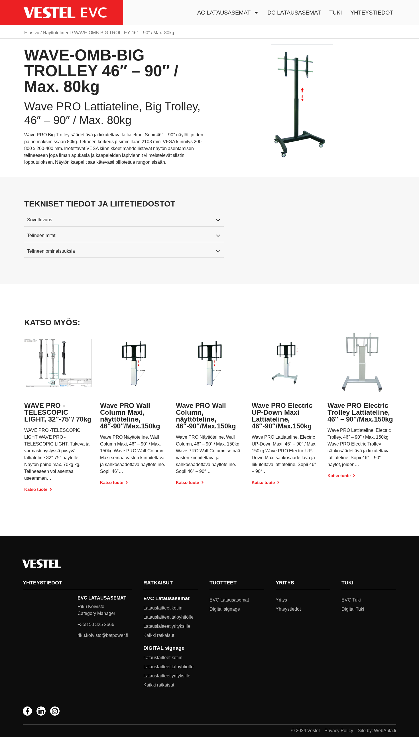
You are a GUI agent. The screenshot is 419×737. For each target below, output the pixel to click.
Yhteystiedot (371, 12)
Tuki (335, 12)
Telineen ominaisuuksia (51, 251)
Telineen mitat (41, 235)
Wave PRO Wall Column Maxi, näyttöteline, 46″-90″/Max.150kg (130, 416)
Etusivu (31, 32)
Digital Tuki (352, 609)
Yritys (281, 600)
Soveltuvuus (39, 219)
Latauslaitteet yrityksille (166, 626)
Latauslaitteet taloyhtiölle (168, 617)
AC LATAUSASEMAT (224, 12)
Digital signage (225, 609)
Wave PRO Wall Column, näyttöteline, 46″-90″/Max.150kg (206, 416)
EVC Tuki (351, 600)
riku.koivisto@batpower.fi (103, 635)
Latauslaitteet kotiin (162, 608)
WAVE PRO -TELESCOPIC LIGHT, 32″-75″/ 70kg (57, 412)
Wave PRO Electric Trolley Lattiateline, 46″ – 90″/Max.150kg (360, 412)
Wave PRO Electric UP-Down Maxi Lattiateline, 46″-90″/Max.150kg (282, 416)
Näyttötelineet (57, 32)
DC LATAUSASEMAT (294, 12)
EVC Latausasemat (229, 600)
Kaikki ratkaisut (158, 635)
